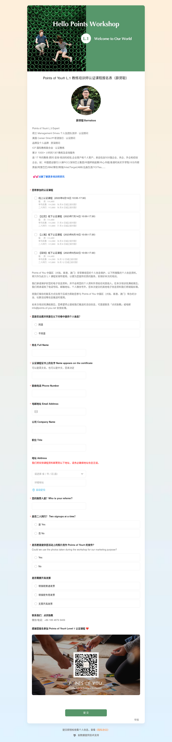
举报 (136, 719)
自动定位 (40, 489)
